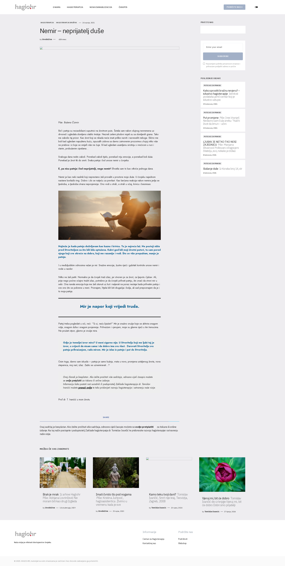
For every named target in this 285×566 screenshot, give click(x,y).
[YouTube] (237, 29)
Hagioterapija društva (66, 23)
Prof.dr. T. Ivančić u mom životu (74, 399)
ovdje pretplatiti (73, 380)
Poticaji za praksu (212, 85)
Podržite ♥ (182, 539)
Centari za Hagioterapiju (153, 539)
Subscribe (222, 56)
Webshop (182, 543)
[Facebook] (209, 29)
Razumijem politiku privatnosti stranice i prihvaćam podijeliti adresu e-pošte (223, 65)
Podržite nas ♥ (235, 7)
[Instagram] (223, 29)
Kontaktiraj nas (149, 543)
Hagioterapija (47, 23)
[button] (256, 7)
